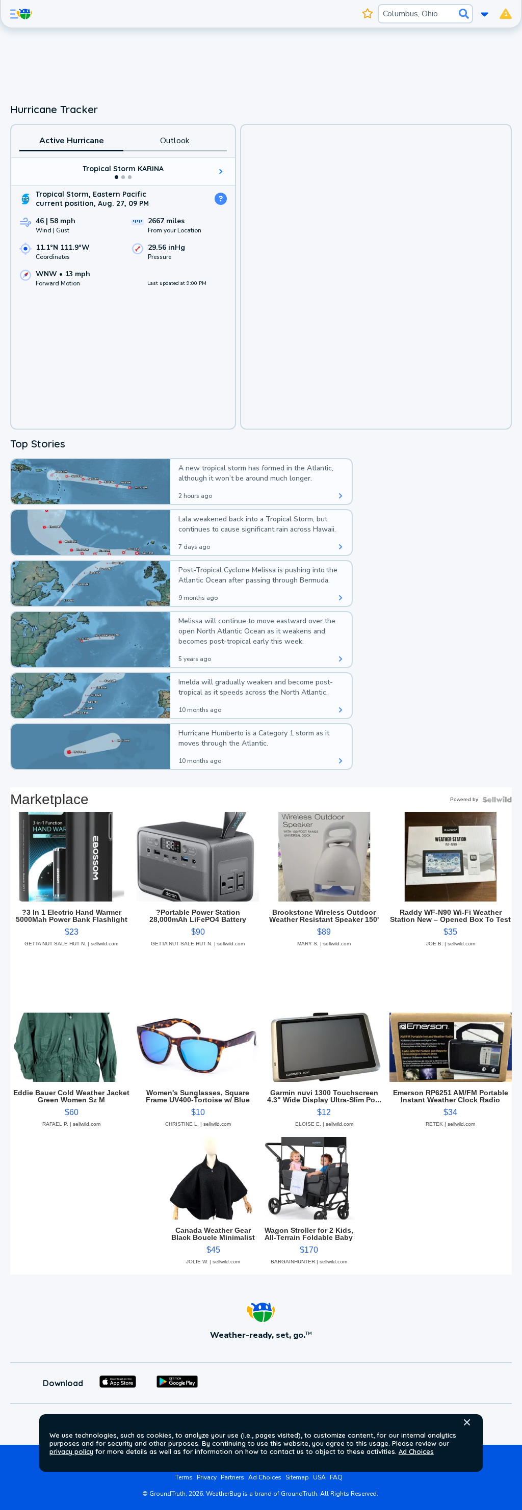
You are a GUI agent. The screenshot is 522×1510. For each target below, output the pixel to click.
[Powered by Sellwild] (497, 799)
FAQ (336, 1477)
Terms (184, 1477)
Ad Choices (416, 1451)
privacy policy (71, 1451)
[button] (467, 1422)
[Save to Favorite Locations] (368, 13)
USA (319, 1477)
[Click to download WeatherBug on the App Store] (117, 1383)
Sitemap (297, 1477)
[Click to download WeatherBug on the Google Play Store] (177, 1383)
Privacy (207, 1477)
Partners (232, 1477)
